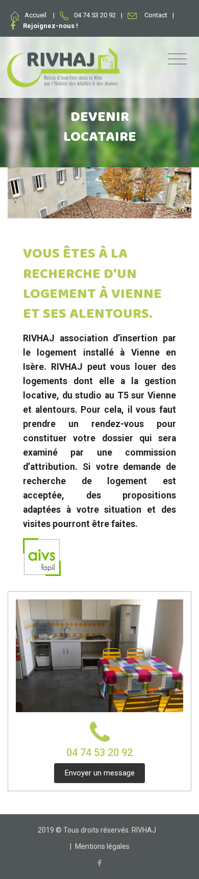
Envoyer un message (100, 772)
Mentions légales (102, 846)
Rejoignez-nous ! (50, 26)
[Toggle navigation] (177, 59)
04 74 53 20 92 (99, 752)
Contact (155, 15)
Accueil (35, 15)
